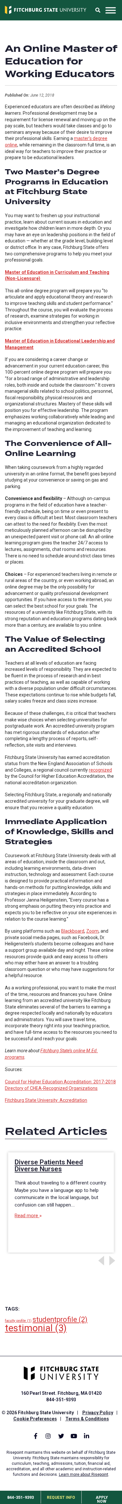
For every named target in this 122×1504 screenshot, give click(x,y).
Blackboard (72, 931)
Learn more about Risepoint (83, 1474)
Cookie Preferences (35, 1418)
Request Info (61, 1497)
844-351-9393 (20, 1497)
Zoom (92, 931)
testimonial (36, 1328)
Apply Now (102, 1499)
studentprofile (60, 1319)
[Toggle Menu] (110, 10)
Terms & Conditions (87, 1418)
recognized (100, 770)
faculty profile (18, 1321)
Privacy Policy (97, 1412)
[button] (97, 10)
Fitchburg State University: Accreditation (46, 1100)
